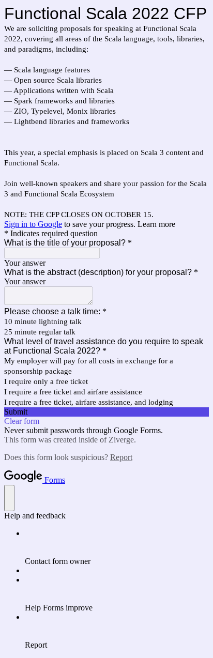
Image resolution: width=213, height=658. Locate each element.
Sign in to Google (33, 224)
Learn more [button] (156, 224)
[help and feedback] (9, 498)
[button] (106, 412)
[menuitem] (117, 547)
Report (121, 457)
